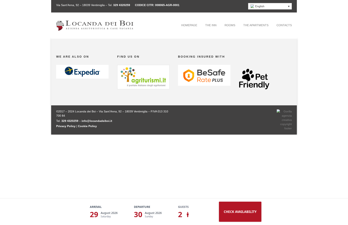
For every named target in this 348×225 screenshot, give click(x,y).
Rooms (230, 25)
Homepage (189, 25)
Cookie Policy (87, 126)
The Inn (210, 25)
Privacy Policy (66, 126)
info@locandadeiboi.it (97, 120)
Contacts (284, 25)
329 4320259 (121, 5)
